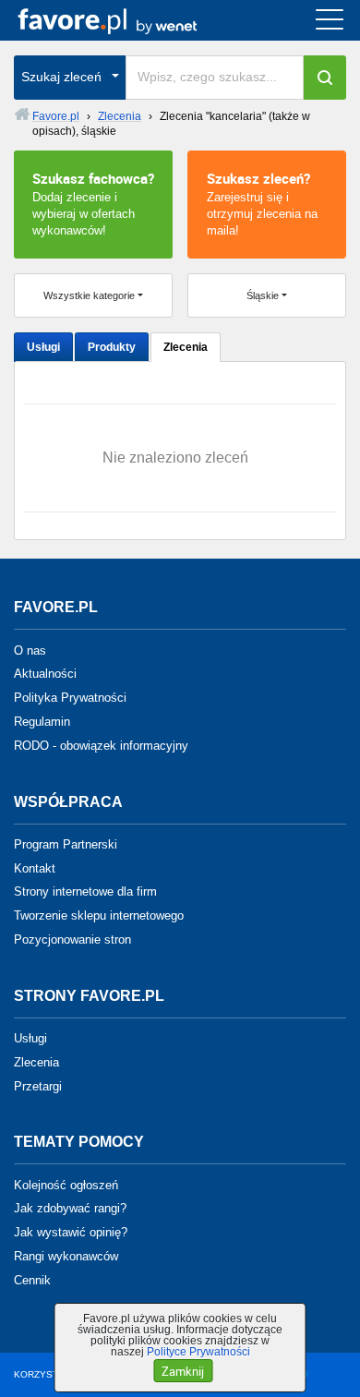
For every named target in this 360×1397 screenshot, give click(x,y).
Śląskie (262, 295)
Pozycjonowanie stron (72, 939)
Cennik (32, 1280)
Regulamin (42, 722)
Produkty (112, 347)
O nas (30, 649)
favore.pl (128, 20)
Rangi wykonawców (66, 1256)
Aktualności (45, 673)
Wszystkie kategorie (89, 295)
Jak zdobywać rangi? (70, 1208)
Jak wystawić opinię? (70, 1232)
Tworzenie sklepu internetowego (99, 915)
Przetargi (38, 1085)
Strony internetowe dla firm (85, 891)
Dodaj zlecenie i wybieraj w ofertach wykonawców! (93, 203)
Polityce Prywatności (198, 1351)
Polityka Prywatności (70, 698)
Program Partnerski (65, 844)
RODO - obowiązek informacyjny (101, 746)
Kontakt (34, 867)
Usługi (43, 347)
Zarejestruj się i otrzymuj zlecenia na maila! (262, 203)
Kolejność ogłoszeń (66, 1184)
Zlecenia (185, 347)
